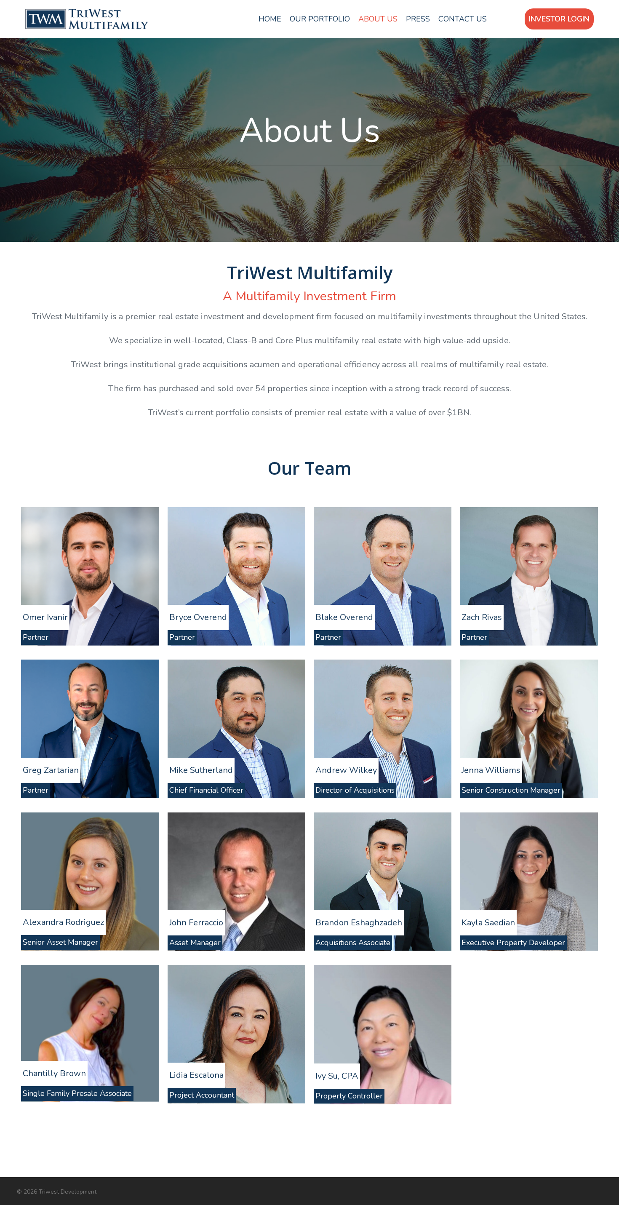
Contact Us (462, 19)
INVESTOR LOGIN (559, 19)
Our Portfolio (320, 19)
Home (270, 19)
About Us (378, 19)
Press (418, 19)
